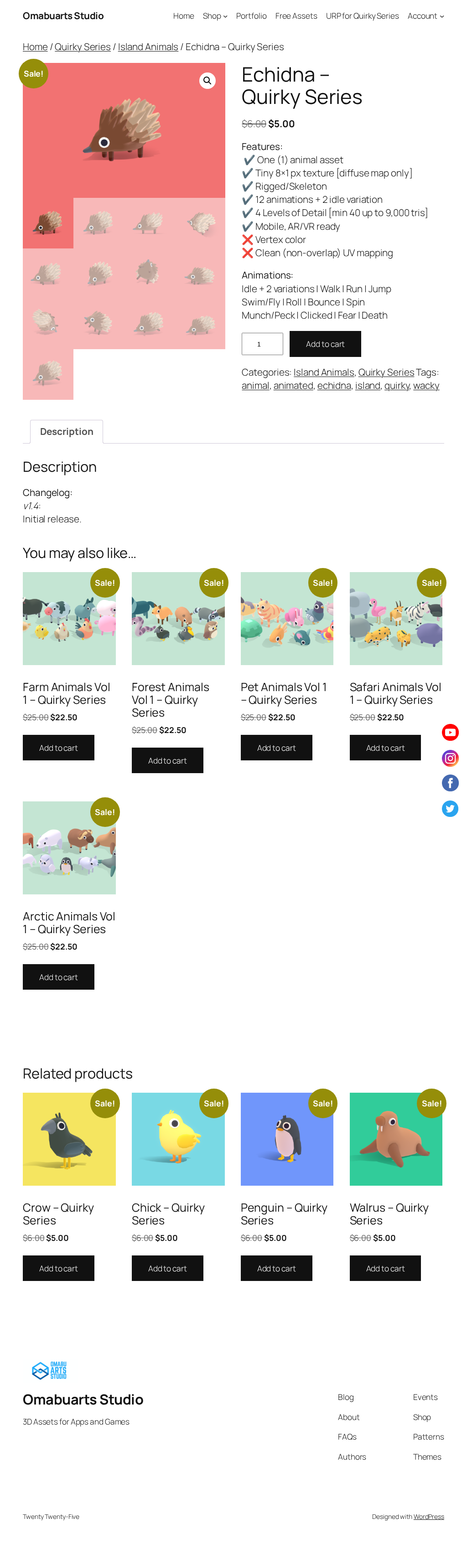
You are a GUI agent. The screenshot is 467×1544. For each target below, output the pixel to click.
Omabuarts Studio (63, 15)
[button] (207, 80)
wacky (426, 385)
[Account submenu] (442, 15)
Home (35, 46)
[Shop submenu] (225, 15)
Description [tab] (66, 431)
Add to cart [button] (58, 747)
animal (255, 385)
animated (293, 385)
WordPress (429, 1516)
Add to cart (325, 343)
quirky (396, 385)
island (367, 385)
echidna (334, 385)
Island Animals (148, 46)
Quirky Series (83, 46)
